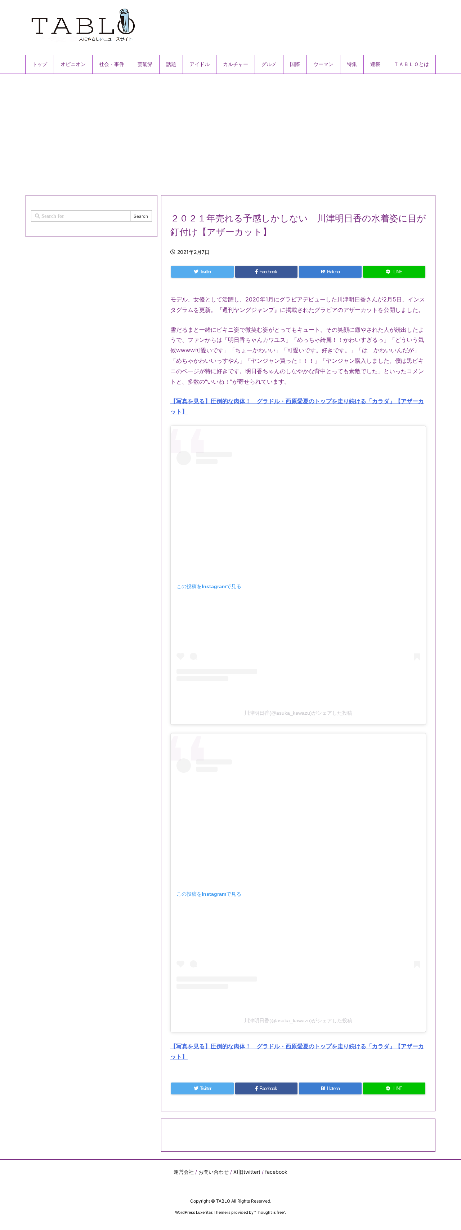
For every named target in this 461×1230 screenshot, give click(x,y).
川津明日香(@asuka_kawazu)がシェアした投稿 (298, 713)
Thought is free (270, 1212)
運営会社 (184, 1172)
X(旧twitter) (246, 1172)
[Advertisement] (230, 131)
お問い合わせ (213, 1172)
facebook (276, 1172)
